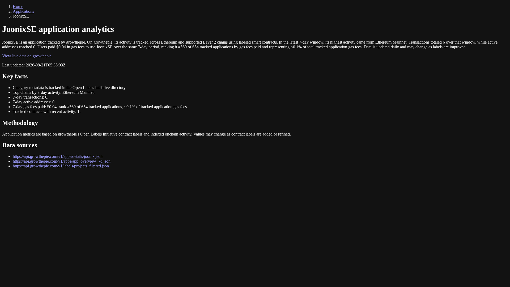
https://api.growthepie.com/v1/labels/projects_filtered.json (61, 166)
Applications (23, 11)
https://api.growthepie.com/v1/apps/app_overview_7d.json (61, 161)
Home (18, 6)
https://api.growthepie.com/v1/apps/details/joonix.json (58, 156)
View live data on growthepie (27, 56)
